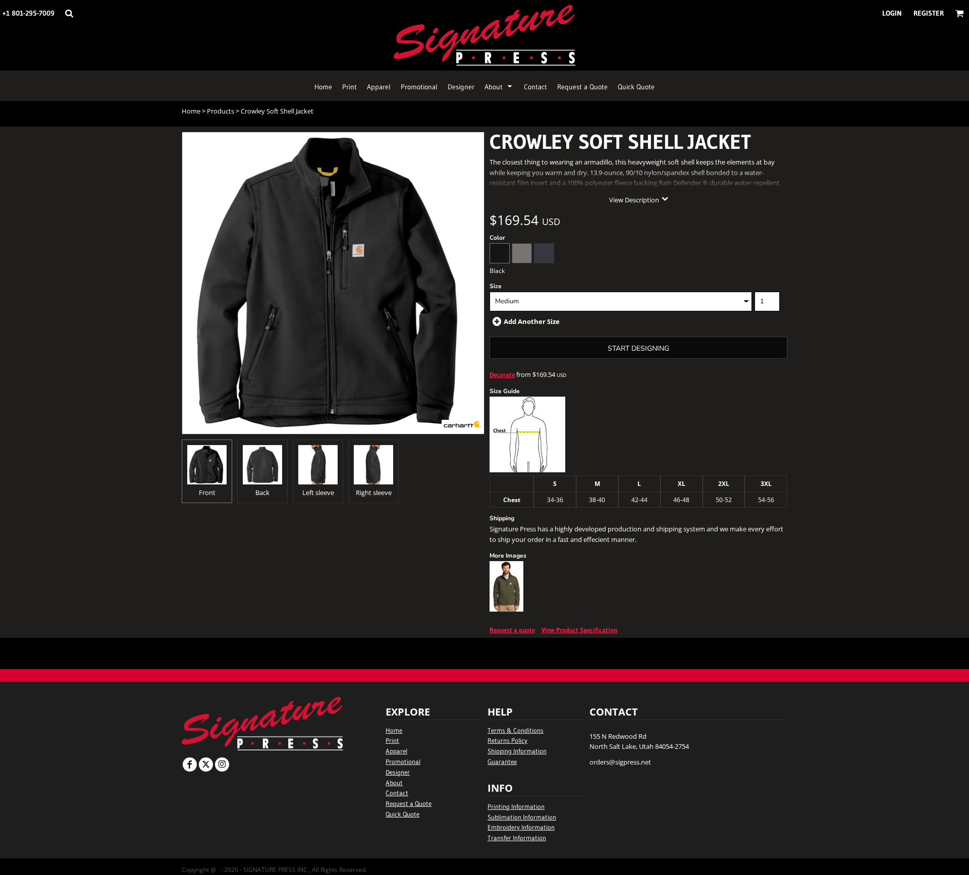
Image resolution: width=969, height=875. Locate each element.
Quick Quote (402, 814)
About (394, 783)
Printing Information (516, 806)
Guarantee (502, 761)
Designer (398, 772)
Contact (397, 793)
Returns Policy (507, 740)
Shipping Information (517, 751)
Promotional (403, 761)
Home (191, 111)
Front (207, 492)
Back (262, 492)
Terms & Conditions (516, 730)
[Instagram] (222, 764)
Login (892, 13)
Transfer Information (517, 838)
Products (220, 111)
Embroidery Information (521, 827)
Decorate (502, 374)
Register (928, 13)
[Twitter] (206, 764)
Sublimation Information (522, 817)
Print (392, 740)
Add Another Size (532, 321)
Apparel (396, 751)
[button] (69, 13)
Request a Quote (409, 803)
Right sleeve (374, 492)
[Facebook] (190, 764)
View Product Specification (580, 630)
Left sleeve (318, 492)
